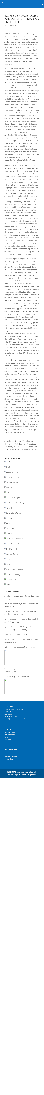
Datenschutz (21, 775)
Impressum (12, 775)
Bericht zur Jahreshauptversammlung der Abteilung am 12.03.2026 (20, 612)
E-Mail (6, 719)
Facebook (7, 740)
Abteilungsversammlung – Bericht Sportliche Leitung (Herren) (21, 597)
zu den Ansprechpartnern (19, 719)
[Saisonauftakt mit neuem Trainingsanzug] (12, 657)
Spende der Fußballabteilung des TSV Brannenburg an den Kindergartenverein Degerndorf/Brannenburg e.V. (20, 628)
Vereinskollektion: (10, 757)
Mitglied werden (10, 735)
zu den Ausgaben (10, 753)
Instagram (7, 737)
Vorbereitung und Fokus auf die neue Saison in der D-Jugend (21, 670)
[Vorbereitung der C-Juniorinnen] (12, 686)
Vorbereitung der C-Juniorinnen (16, 676)
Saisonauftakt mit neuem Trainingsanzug (20, 647)
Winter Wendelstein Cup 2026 (15, 634)
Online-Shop (8, 759)
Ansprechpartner (10, 732)
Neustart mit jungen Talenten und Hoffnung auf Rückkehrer (21, 640)
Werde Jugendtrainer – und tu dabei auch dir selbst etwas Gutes (21, 620)
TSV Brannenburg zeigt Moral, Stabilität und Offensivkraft (21, 605)
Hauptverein (32, 775)
